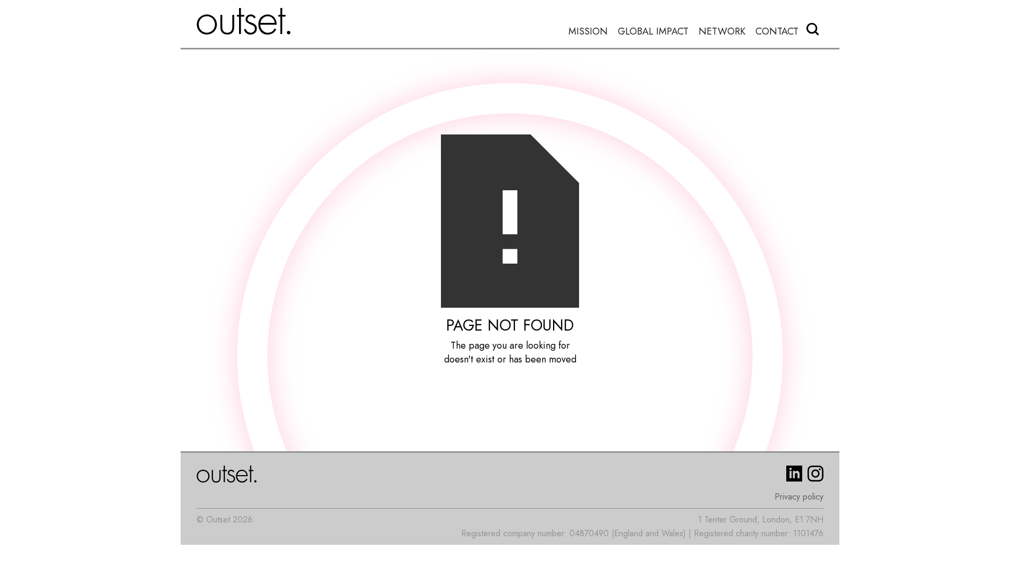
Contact (776, 31)
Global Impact (653, 31)
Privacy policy (799, 497)
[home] (244, 21)
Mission (588, 31)
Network (722, 31)
